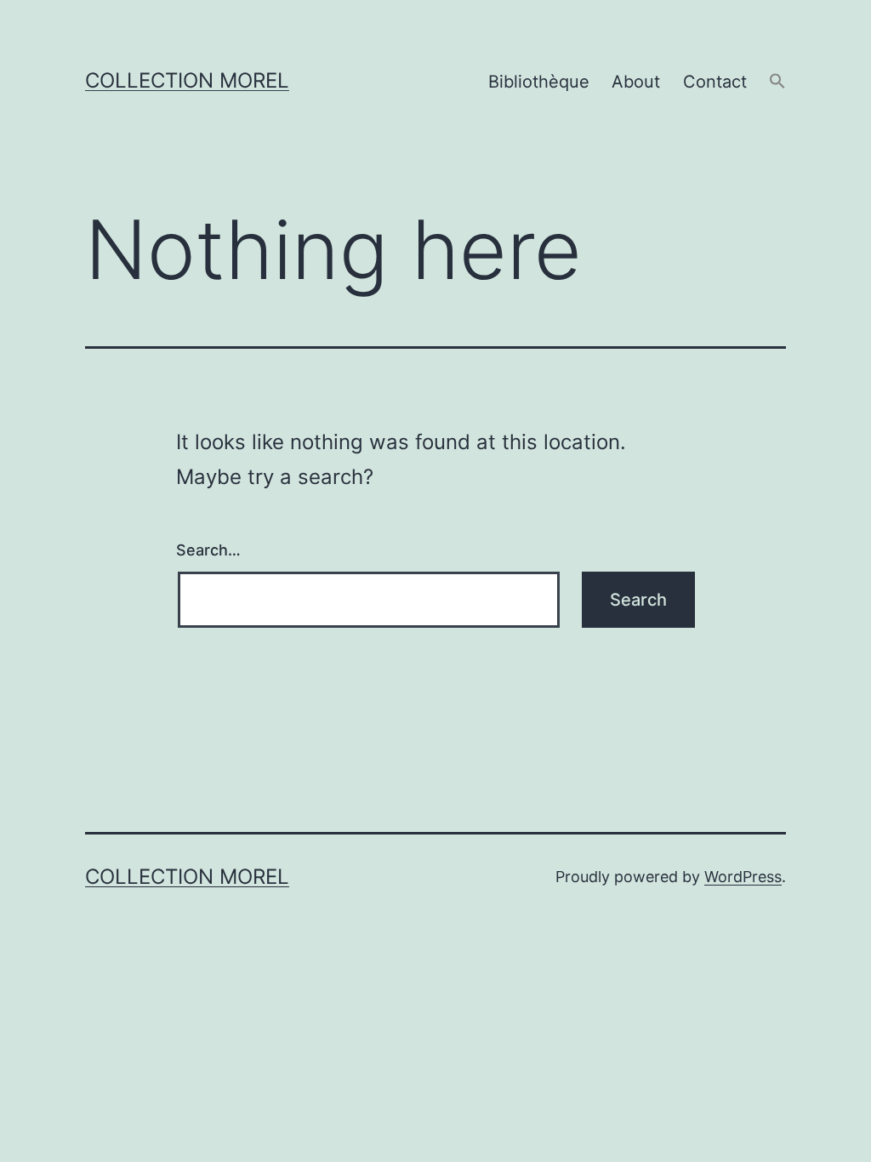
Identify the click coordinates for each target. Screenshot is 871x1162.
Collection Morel (187, 80)
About (636, 81)
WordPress (743, 877)
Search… (208, 550)
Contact (715, 81)
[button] (777, 82)
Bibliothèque (538, 81)
